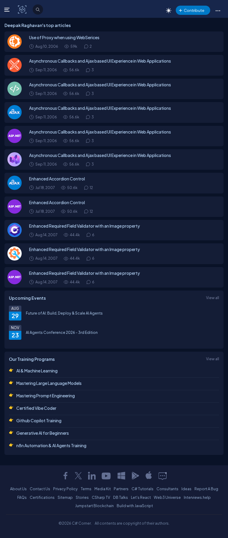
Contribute (194, 10)
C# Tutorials (142, 488)
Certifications (42, 497)
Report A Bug (206, 488)
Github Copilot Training (38, 420)
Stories (82, 497)
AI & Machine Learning (37, 370)
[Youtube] (107, 475)
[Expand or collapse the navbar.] (7, 9)
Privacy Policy (65, 488)
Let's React (141, 497)
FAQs (22, 497)
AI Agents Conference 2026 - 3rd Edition (62, 332)
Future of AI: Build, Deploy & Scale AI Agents (64, 313)
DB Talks (120, 497)
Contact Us (40, 488)
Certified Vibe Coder (36, 408)
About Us (18, 488)
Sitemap (65, 497)
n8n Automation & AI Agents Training (51, 445)
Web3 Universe (167, 497)
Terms (86, 488)
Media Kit (102, 488)
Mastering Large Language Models (49, 383)
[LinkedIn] (92, 475)
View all (212, 297)
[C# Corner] (22, 9)
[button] (217, 10)
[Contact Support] (163, 475)
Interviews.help (197, 497)
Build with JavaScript (135, 505)
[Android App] (135, 475)
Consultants (167, 488)
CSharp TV (101, 497)
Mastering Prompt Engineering (45, 395)
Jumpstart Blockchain (94, 505)
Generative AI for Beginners (42, 433)
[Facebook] (65, 475)
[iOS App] (149, 475)
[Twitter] (78, 475)
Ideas (186, 488)
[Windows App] (121, 475)
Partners (121, 488)
